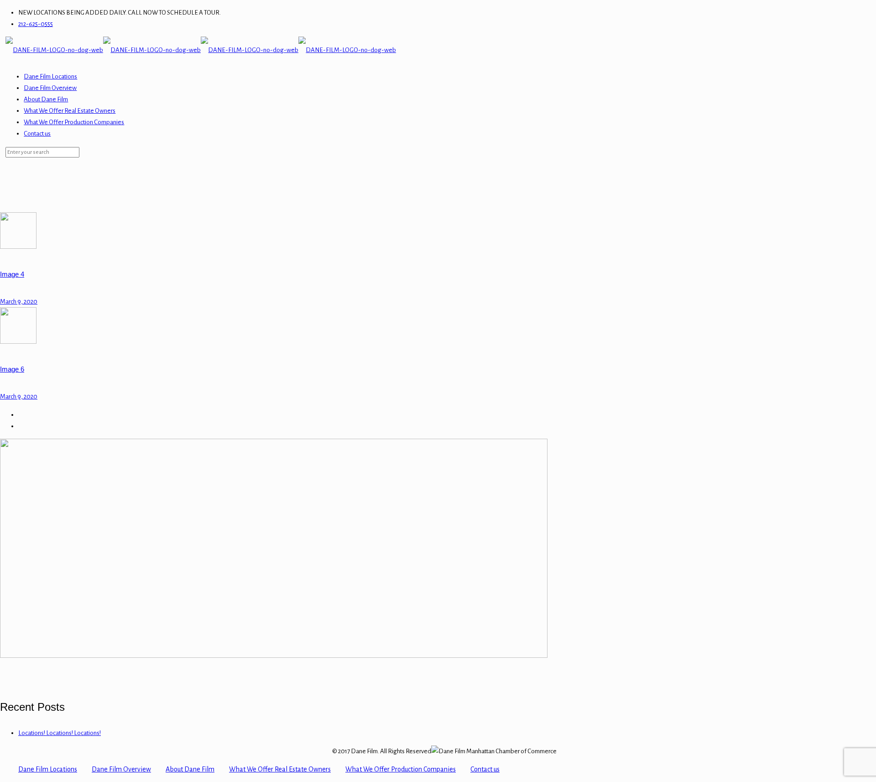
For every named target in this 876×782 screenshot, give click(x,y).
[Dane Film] (200, 50)
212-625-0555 (35, 24)
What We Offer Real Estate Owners (280, 769)
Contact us (485, 769)
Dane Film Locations (47, 769)
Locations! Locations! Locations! (59, 733)
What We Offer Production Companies (400, 769)
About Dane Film (190, 769)
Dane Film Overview (121, 769)
